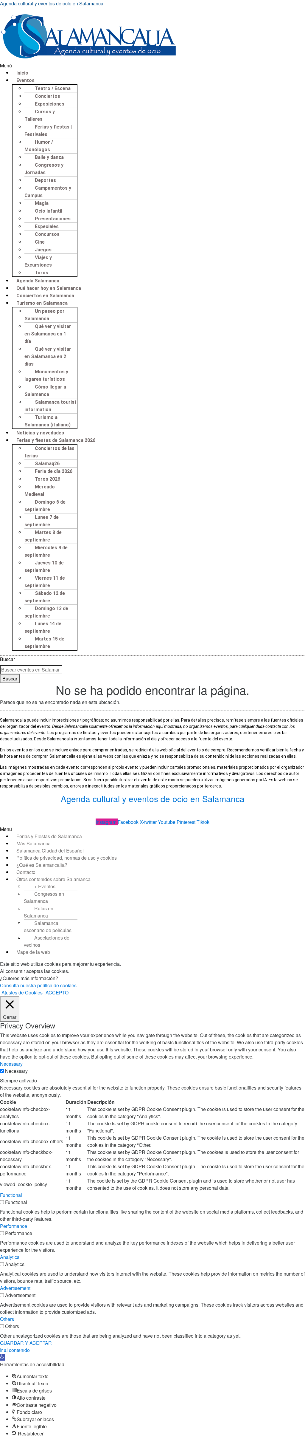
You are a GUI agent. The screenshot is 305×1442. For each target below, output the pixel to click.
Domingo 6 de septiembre (45, 505)
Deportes (45, 180)
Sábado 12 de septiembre (44, 597)
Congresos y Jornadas (43, 168)
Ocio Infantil (48, 211)
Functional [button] (11, 1195)
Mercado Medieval (39, 490)
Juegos (43, 250)
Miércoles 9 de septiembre (46, 551)
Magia (42, 203)
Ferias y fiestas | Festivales (48, 130)
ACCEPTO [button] (57, 992)
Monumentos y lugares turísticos (46, 375)
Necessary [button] (11, 1063)
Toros (41, 273)
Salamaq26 (47, 463)
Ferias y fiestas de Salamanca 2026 (55, 440)
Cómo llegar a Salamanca (45, 390)
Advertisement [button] (15, 1288)
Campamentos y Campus (47, 191)
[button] (152, 65)
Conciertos (47, 96)
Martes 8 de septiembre (43, 536)
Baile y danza (49, 157)
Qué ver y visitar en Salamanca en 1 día (47, 334)
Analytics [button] (9, 1257)
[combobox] (31, 669)
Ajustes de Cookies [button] (22, 992)
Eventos (25, 80)
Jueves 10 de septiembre (44, 566)
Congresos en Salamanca (44, 897)
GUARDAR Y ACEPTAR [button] (26, 1342)
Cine (40, 242)
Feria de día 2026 (53, 471)
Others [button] (7, 1319)
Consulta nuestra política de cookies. (39, 985)
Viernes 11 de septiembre (44, 581)
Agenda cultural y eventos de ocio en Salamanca (51, 3)
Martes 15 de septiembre (44, 642)
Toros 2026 (47, 479)
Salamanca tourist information (50, 405)
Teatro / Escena (53, 88)
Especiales (47, 226)
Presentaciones (53, 219)
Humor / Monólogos (38, 145)
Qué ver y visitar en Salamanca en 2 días (47, 356)
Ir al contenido (15, 1350)
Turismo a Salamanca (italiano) (47, 421)
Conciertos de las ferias (49, 452)
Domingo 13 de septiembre (46, 612)
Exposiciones (49, 104)
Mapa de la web (33, 952)
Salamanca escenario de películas (47, 927)
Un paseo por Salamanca (44, 314)
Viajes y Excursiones (38, 261)
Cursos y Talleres (39, 115)
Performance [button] (13, 1226)
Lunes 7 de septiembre (41, 520)
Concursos (47, 234)
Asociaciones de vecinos (46, 941)
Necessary (16, 1070)
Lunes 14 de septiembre (42, 627)
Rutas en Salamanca (38, 912)
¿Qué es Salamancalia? (41, 864)
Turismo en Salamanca (42, 303)
